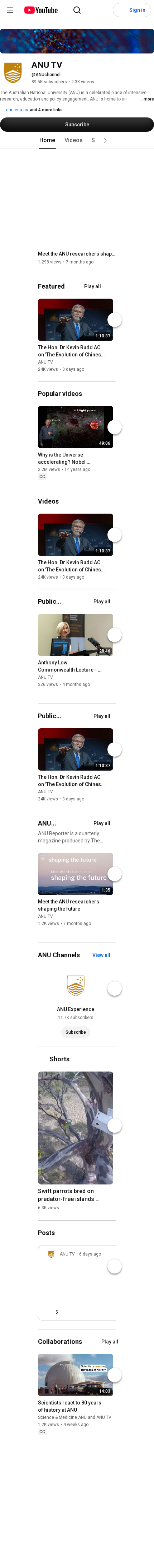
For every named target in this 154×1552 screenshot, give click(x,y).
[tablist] (77, 140)
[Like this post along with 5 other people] (50, 1312)
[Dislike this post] (66, 1312)
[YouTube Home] (41, 10)
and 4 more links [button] (46, 109)
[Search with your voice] (91, 10)
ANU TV (45, 362)
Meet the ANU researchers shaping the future (77, 254)
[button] (105, 140)
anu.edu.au (16, 109)
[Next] (114, 320)
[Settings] (105, 10)
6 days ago (90, 1254)
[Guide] (10, 10)
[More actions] (109, 349)
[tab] (47, 140)
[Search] (77, 10)
